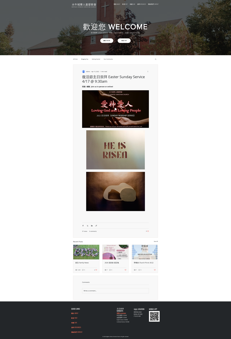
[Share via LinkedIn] (92, 226)
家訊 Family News (82, 263)
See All (156, 241)
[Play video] (115, 109)
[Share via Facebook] (83, 226)
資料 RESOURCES (76, 327)
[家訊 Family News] (86, 252)
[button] (155, 59)
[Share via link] (96, 226)
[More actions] (148, 71)
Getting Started (96, 59)
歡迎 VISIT (74, 318)
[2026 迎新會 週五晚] (116, 252)
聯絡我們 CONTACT (76, 332)
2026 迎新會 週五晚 (112, 263)
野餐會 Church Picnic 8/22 (143, 263)
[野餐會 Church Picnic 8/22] (145, 252)
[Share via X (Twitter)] (87, 226)
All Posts (75, 59)
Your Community (108, 59)
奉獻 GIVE (74, 323)
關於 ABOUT (74, 313)
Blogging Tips (84, 59)
